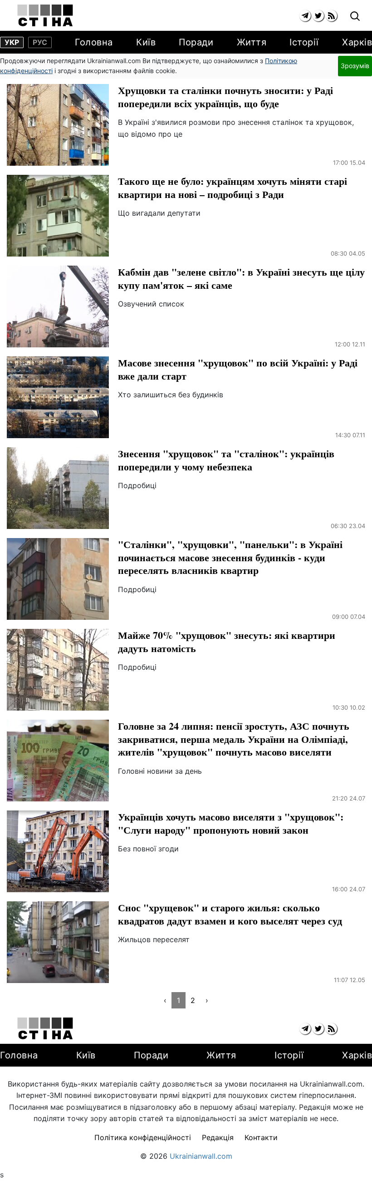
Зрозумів (355, 65)
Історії (304, 42)
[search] (355, 16)
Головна (94, 42)
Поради (196, 42)
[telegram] (305, 15)
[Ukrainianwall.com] (45, 15)
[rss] (331, 15)
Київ (146, 42)
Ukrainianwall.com (201, 1156)
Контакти (261, 1137)
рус (40, 42)
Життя (252, 42)
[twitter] (318, 15)
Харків (357, 42)
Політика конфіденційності (142, 1137)
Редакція (218, 1137)
